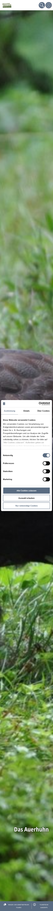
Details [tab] (26, 411)
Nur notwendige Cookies (26, 505)
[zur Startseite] (7, 5)
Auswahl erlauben (26, 498)
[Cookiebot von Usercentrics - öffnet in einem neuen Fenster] (39, 403)
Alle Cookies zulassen (26, 490)
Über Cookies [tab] (43, 411)
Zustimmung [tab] (9, 411)
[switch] (46, 463)
